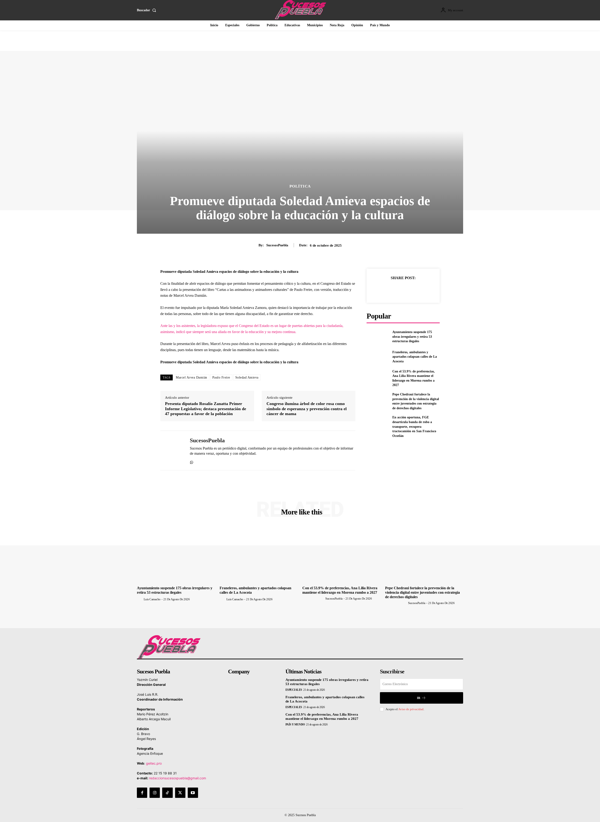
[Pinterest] (403, 289)
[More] (425, 289)
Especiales (293, 689)
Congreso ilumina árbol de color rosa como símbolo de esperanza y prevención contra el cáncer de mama (306, 408)
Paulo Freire (221, 377)
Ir (418, 698)
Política (300, 186)
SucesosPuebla (277, 245)
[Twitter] (392, 289)
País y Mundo (295, 724)
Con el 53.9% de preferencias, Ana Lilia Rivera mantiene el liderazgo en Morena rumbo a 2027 (321, 717)
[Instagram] (155, 793)
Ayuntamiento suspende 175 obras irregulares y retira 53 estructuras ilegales (412, 336)
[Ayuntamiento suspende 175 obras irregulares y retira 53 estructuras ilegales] (377, 336)
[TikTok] (167, 793)
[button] (147, 10)
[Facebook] (381, 289)
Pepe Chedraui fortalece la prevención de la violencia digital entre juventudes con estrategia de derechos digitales (422, 592)
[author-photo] (140, 599)
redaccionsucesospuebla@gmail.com (177, 778)
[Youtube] (193, 793)
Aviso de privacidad (411, 709)
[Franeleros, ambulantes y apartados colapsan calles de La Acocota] (377, 356)
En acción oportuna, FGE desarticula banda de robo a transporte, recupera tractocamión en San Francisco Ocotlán (414, 426)
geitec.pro (154, 763)
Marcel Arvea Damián (191, 377)
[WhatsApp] (191, 461)
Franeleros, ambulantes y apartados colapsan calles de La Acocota (414, 356)
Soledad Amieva (247, 377)
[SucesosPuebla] (171, 450)
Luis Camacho (152, 599)
